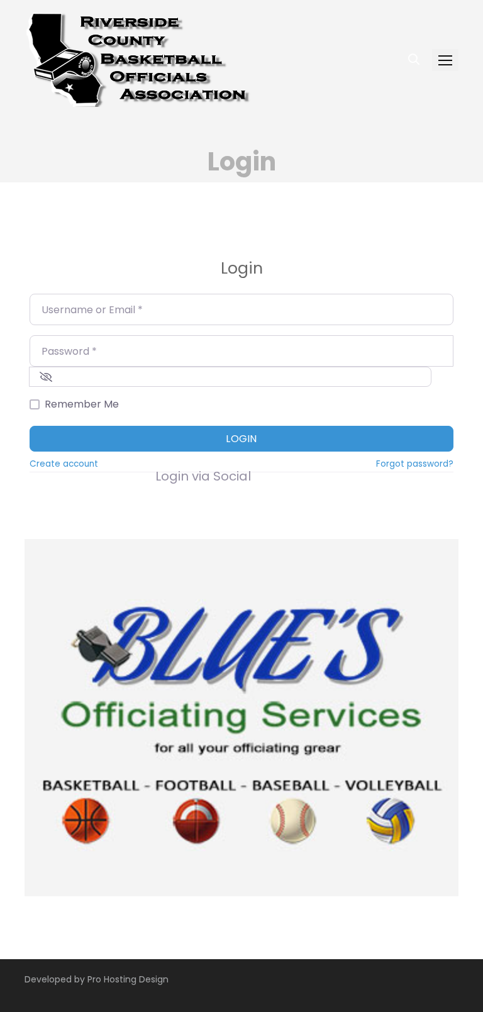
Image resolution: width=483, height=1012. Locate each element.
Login (241, 438)
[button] (445, 60)
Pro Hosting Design (128, 979)
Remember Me (82, 404)
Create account (64, 464)
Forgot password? (414, 464)
